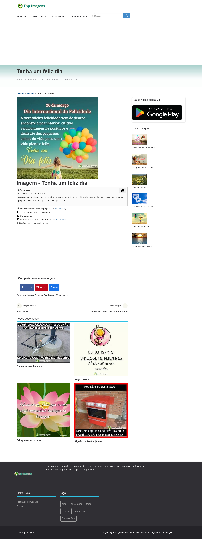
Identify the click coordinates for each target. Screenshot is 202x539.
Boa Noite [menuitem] (58, 16)
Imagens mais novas (142, 246)
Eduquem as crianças (29, 440)
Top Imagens (60, 209)
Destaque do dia (140, 187)
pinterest (42, 287)
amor (64, 504)
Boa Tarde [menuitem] (39, 16)
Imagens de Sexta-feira (144, 148)
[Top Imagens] (31, 6)
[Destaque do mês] (139, 218)
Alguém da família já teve (88, 441)
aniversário (77, 504)
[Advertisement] (101, 43)
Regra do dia (81, 379)
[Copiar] (122, 190)
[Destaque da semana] (139, 198)
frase (88, 504)
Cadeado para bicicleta (29, 366)
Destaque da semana (143, 207)
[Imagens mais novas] (139, 238)
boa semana (80, 511)
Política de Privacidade (27, 502)
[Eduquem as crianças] (43, 410)
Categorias (78, 16)
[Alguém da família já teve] (101, 410)
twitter (55, 287)
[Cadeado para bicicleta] (43, 342)
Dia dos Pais (68, 518)
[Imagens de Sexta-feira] (139, 139)
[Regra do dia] (101, 349)
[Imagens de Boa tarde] (139, 159)
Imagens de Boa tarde (143, 167)
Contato (20, 506)
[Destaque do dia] (139, 179)
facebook (28, 287)
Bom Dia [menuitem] (22, 16)
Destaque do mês (141, 226)
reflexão (66, 511)
